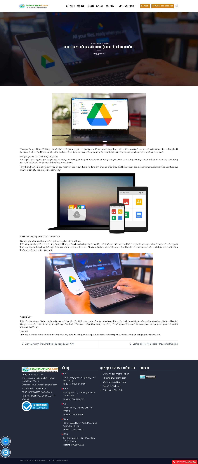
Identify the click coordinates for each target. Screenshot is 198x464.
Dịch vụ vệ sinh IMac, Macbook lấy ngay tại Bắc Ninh (49, 344)
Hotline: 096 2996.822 (185, 462)
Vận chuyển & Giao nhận (114, 382)
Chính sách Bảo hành (113, 390)
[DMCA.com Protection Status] (148, 377)
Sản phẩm (110, 6)
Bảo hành (81, 6)
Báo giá (91, 6)
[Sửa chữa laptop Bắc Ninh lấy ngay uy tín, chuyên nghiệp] (33, 6)
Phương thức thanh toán (114, 378)
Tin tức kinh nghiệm (99, 44)
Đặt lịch (100, 6)
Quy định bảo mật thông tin (116, 374)
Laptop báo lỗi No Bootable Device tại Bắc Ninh (155, 344)
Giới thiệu (70, 6)
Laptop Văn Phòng (126, 6)
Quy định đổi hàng (111, 386)
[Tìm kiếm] (177, 6)
